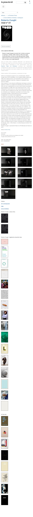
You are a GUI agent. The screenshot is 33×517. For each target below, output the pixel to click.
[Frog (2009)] (5, 395)
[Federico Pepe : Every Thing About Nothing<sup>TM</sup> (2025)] (5, 420)
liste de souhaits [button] (6, 46)
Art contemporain (5, 203)
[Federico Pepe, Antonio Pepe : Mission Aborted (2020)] (5, 432)
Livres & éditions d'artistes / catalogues (13, 17)
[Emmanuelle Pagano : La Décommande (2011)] (5, 360)
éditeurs (3, 15)
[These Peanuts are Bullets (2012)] (5, 348)
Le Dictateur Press (12, 15)
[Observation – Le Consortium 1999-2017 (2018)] (5, 283)
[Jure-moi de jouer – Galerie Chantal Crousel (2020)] (5, 273)
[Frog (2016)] (5, 315)
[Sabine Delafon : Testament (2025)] (5, 241)
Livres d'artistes (5, 208)
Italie (2, 206)
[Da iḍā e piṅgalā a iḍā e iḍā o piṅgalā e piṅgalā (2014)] (5, 218)
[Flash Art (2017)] (5, 304)
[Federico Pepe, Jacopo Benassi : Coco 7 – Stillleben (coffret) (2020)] (5, 443)
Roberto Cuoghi (8, 20)
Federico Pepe (5, 66)
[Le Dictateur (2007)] (5, 405)
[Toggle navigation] (3, 6)
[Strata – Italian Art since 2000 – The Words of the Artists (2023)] (5, 251)
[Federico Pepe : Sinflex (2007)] (5, 500)
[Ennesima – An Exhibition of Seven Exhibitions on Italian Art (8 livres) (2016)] (5, 325)
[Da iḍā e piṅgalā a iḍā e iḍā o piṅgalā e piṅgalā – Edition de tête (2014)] (5, 228)
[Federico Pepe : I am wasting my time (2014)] (5, 455)
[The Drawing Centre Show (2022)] (5, 263)
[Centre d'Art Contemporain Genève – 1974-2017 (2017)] (5, 294)
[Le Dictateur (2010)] (5, 384)
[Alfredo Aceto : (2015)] (5, 337)
